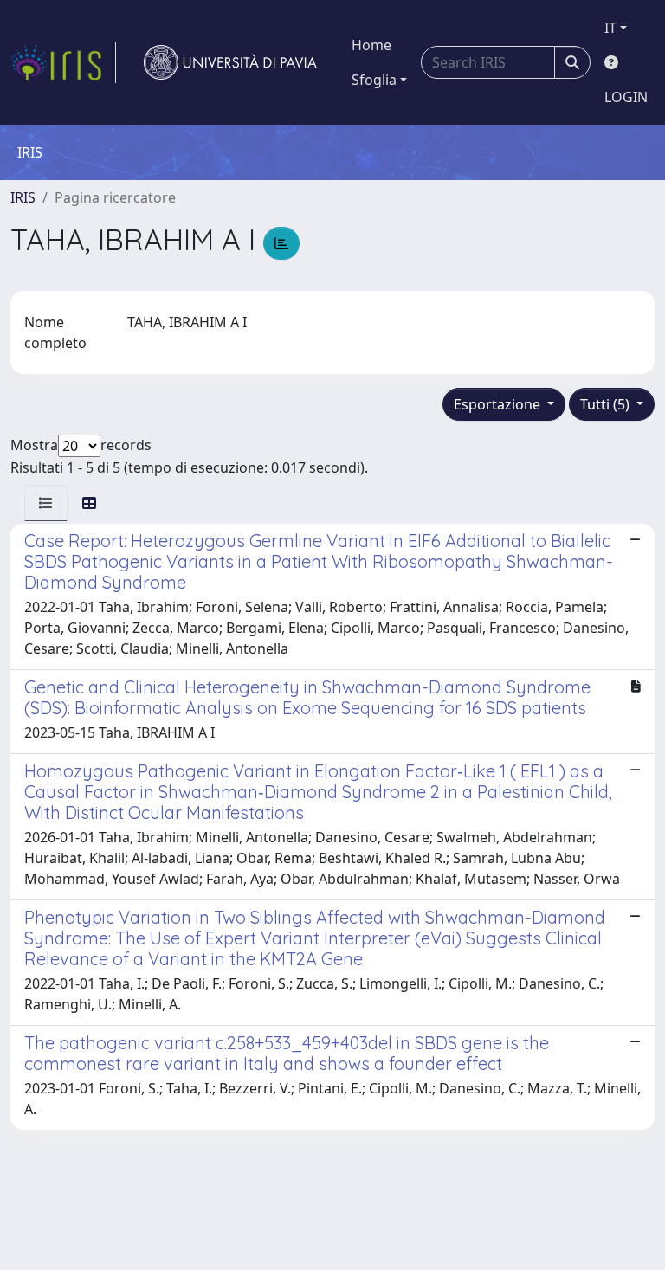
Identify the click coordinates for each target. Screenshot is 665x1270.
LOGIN (626, 96)
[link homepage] (63, 62)
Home (371, 45)
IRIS (23, 197)
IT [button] (610, 27)
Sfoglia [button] (374, 79)
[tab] (46, 503)
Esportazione (499, 404)
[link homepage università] (230, 62)
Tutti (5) (606, 404)
